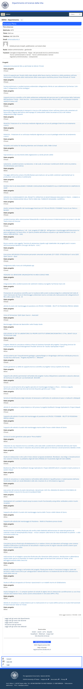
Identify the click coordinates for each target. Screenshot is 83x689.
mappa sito (44, 679)
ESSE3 (34, 632)
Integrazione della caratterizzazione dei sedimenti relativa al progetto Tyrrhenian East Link (34, 284)
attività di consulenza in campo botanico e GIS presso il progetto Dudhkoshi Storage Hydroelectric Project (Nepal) (42, 407)
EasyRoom (34, 634)
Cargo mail (49, 634)
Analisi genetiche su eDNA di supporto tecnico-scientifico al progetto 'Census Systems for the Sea (37, 367)
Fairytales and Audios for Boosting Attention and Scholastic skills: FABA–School (30, 146)
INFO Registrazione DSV (42, 645)
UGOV (39, 632)
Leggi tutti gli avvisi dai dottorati (16, 626)
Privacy (63, 679)
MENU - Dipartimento (10, 20)
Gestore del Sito (45, 676)
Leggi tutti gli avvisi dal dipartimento (17, 618)
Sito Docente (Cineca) (42, 636)
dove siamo (54, 679)
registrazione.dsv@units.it (42, 649)
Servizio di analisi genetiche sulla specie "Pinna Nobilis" (23, 437)
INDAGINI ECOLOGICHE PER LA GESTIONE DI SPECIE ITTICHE (24, 66)
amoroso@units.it (14, 39)
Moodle (49, 632)
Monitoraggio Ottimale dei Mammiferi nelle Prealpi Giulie (23, 324)
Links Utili (9, 662)
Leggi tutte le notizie (12, 622)
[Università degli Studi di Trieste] (5, 8)
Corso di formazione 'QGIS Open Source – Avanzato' (21, 315)
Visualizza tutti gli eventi (13, 624)
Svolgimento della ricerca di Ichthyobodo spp (19, 265)
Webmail (42, 634)
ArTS (44, 632)
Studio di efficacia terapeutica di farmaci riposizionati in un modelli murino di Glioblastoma (35, 582)
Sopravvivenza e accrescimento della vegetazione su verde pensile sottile (28, 155)
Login (8, 665)
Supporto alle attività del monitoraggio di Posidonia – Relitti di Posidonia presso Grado (33, 521)
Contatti (9, 659)
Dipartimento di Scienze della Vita (27, 3)
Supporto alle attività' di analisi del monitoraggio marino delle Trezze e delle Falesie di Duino (35, 427)
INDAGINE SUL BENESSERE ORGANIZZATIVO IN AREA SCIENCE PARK (26, 275)
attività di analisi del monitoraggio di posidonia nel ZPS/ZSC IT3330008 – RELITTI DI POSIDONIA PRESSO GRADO (41, 306)
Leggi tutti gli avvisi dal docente (15, 620)
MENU (8, 14)
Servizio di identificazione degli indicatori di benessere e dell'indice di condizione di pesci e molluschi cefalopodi (42, 398)
